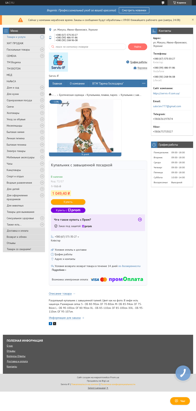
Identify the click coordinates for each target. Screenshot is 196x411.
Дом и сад (13, 87)
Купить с (61, 210)
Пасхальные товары (18, 49)
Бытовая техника (16, 144)
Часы (9, 163)
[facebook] (50, 324)
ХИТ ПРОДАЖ (15, 43)
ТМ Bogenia (14, 62)
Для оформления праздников (17, 197)
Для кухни (13, 94)
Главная (57, 83)
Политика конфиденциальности (118, 384)
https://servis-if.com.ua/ (166, 93)
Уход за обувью (16, 119)
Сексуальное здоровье (20, 218)
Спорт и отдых (15, 176)
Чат (182, 401)
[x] (54, 324)
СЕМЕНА (11, 56)
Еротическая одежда (71, 95)
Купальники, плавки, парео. (102, 95)
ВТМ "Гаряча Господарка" (108, 83)
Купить (68, 202)
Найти (137, 46)
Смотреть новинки (134, 10)
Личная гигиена (15, 138)
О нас (10, 345)
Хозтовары (13, 113)
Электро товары (16, 151)
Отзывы (11, 243)
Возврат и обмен (17, 237)
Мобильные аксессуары (20, 157)
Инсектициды (14, 125)
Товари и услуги (16, 37)
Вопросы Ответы (16, 356)
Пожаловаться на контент (85, 384)
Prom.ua (114, 377)
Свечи (10, 106)
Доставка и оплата (17, 230)
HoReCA (11, 81)
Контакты (12, 366)
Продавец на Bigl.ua (98, 380)
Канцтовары (14, 170)
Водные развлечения (19, 182)
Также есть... (14, 224)
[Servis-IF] (58, 62)
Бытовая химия (15, 132)
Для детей (13, 189)
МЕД (9, 75)
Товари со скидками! (19, 249)
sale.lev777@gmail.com (167, 106)
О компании (77, 83)
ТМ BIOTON (13, 68)
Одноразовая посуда (19, 100)
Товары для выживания (20, 212)
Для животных (15, 205)
